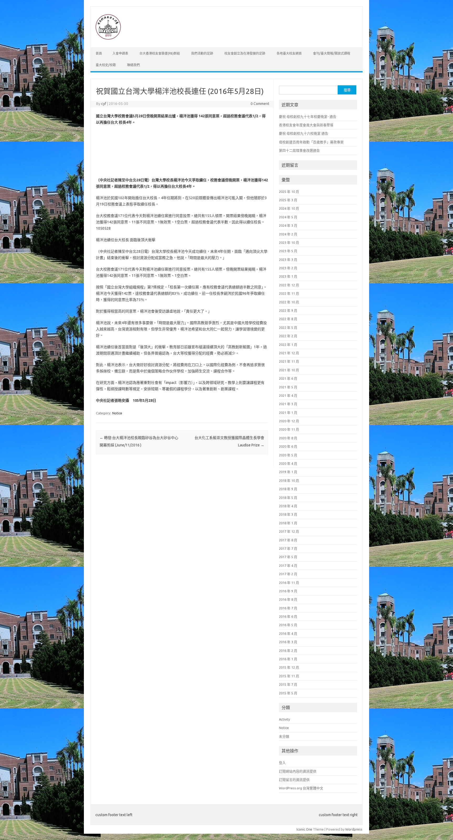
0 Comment (260, 104)
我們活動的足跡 (202, 53)
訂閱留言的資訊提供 (294, 779)
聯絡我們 (133, 65)
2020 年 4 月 (288, 463)
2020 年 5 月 (288, 455)
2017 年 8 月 (288, 540)
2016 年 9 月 (288, 591)
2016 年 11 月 (289, 582)
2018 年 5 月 (288, 497)
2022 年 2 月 (288, 336)
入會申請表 (120, 53)
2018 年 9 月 (288, 489)
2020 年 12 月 (289, 421)
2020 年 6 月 (288, 446)
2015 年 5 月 (288, 693)
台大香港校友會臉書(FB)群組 (159, 53)
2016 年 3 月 (288, 642)
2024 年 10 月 (289, 208)
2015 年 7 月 (288, 684)
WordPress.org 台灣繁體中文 (301, 788)
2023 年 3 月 (288, 259)
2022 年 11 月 (289, 293)
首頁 (99, 53)
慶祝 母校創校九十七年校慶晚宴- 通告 (307, 116)
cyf (103, 104)
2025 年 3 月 (288, 200)
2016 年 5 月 (288, 625)
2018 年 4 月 (288, 506)
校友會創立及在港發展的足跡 (244, 53)
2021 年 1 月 (288, 412)
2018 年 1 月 (288, 523)
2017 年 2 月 (288, 574)
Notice (117, 413)
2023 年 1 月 (288, 276)
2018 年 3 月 (288, 514)
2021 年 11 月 (289, 361)
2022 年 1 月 (288, 344)
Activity (284, 719)
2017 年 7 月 (288, 548)
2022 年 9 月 (288, 310)
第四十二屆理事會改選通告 (299, 150)
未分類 (284, 736)
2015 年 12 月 (289, 667)
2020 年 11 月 (289, 429)
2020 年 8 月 (288, 438)
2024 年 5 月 (288, 217)
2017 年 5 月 (288, 557)
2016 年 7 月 (288, 608)
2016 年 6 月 (288, 616)
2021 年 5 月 (288, 387)
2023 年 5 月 (288, 251)
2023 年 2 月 (288, 268)
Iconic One (304, 829)
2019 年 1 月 (288, 472)
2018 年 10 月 (289, 480)
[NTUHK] (108, 38)
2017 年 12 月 (289, 531)
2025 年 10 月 (289, 191)
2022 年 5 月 (288, 327)
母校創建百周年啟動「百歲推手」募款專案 (311, 142)
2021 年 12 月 (289, 353)
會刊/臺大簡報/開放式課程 (331, 53)
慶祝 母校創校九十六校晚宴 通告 (303, 133)
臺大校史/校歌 (106, 65)
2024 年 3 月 (288, 225)
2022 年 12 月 (289, 285)
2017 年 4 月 (288, 565)
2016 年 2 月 (288, 650)
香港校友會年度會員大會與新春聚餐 (306, 125)
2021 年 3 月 (288, 404)
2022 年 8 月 (288, 319)
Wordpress (353, 829)
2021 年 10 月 (289, 370)
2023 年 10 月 (289, 242)
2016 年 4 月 (288, 633)
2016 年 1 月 (288, 659)
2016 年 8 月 (288, 599)
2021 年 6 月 (288, 378)
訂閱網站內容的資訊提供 (297, 771)
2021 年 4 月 (288, 395)
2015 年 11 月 (289, 676)
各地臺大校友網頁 (289, 53)
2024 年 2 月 (288, 234)
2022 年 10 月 (289, 302)
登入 (282, 762)
